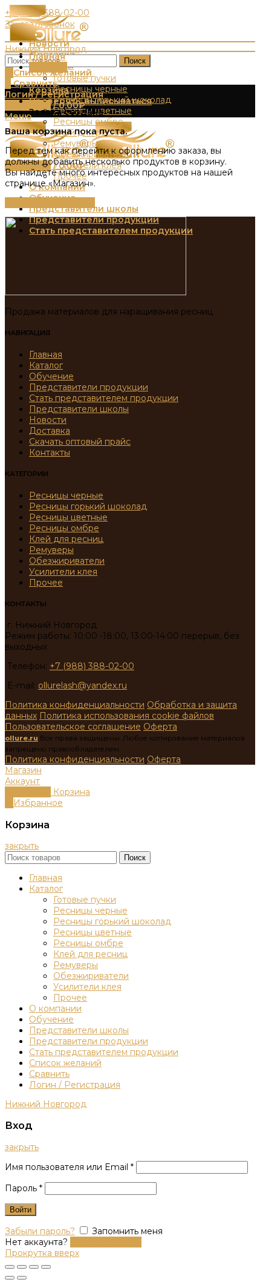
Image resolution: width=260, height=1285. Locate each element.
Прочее (46, 582)
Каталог (46, 365)
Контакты (49, 452)
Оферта (160, 726)
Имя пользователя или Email (69, 1167)
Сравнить (49, 1073)
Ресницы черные (66, 495)
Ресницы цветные (68, 517)
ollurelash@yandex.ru (82, 685)
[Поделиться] (22, 1267)
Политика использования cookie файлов (126, 715)
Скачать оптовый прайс (80, 441)
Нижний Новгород (45, 49)
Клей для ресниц (66, 539)
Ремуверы (51, 549)
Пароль (23, 1188)
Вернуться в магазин (50, 202)
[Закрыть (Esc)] (10, 1267)
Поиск (135, 60)
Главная (45, 354)
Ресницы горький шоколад (88, 506)
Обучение (51, 376)
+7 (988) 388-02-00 (92, 666)
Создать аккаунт (105, 1242)
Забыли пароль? (40, 1231)
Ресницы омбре (64, 528)
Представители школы (79, 409)
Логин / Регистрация (74, 1084)
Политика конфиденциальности (75, 704)
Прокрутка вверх (42, 1252)
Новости (48, 419)
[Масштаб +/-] (46, 1267)
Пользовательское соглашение (73, 726)
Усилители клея (63, 571)
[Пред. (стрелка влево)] (10, 1278)
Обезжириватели (67, 560)
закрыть (22, 845)
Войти (20, 1209)
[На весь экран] (34, 1267)
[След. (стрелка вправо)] (22, 1278)
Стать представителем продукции (103, 398)
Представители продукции (88, 387)
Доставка (49, 430)
